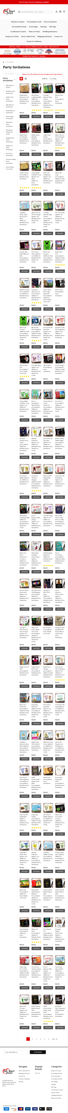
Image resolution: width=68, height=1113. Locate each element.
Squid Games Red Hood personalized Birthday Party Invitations (36, 671)
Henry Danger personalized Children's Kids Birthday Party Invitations (60, 369)
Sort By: (45, 78)
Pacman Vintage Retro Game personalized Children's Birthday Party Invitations (24, 444)
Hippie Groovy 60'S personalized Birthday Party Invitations (24, 671)
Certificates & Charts (18, 32)
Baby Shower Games (10, 86)
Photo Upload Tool (28, 36)
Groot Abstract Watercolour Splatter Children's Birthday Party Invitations (59, 596)
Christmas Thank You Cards (9, 132)
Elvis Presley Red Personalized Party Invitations (59, 99)
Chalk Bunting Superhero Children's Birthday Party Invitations (48, 557)
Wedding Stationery (50, 32)
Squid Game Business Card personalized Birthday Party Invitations (24, 99)
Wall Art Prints (34, 32)
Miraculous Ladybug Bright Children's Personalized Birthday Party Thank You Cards (24, 521)
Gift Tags (52, 27)
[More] (25, 21)
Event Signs (33, 27)
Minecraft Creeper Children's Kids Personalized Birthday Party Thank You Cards (24, 333)
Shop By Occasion (17, 22)
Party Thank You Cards (10, 168)
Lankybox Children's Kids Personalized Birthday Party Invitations (48, 856)
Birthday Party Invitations (10, 92)
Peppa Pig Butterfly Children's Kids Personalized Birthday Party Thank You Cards (36, 710)
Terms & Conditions (34, 41)
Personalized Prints (19, 27)
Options (24, 116)
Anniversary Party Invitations (10, 99)
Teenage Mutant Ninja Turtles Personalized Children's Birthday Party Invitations (48, 101)
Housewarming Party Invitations (11, 161)
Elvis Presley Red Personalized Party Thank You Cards (24, 369)
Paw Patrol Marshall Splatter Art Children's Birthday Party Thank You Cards (48, 710)
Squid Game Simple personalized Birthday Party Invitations (48, 139)
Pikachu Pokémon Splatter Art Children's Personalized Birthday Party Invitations (36, 858)
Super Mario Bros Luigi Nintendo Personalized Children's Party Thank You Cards (47, 295)
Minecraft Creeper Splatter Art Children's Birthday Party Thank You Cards (24, 1012)
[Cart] (64, 11)
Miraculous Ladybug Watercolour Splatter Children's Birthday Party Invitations (36, 559)
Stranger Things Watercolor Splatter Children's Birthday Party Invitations (59, 935)
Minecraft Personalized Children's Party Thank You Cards (24, 894)
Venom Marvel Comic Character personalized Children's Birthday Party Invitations (48, 407)
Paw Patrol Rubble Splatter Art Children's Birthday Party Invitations (24, 480)
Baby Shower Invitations (10, 106)
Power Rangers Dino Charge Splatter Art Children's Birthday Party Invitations (36, 521)
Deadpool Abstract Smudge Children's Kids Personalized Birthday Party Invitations (36, 482)
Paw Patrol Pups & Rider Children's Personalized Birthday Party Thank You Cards (59, 973)
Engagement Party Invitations (10, 140)
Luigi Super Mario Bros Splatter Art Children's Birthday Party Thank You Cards (24, 858)
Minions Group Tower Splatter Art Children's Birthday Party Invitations (24, 293)
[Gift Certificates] (60, 11)
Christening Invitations (9, 117)
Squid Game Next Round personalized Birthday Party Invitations (24, 139)
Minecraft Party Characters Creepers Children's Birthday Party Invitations (24, 559)
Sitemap (21, 1081)
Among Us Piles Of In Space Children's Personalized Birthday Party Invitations (48, 596)
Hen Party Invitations (9, 154)
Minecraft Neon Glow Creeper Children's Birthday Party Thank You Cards (59, 820)
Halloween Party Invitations (9, 147)
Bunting (43, 27)
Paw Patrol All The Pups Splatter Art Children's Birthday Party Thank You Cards (48, 333)
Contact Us (58, 36)
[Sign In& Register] (56, 11)
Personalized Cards (34, 22)
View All (37, 1073)
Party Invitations (50, 22)
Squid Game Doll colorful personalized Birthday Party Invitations (36, 746)
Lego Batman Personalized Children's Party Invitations (24, 933)
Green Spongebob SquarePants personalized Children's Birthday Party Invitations (36, 407)
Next (53, 1039)
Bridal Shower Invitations (10, 111)
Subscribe (38, 1052)
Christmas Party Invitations (9, 124)
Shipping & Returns (44, 36)
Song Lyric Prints (12, 36)
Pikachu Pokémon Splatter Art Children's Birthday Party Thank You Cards (36, 444)
